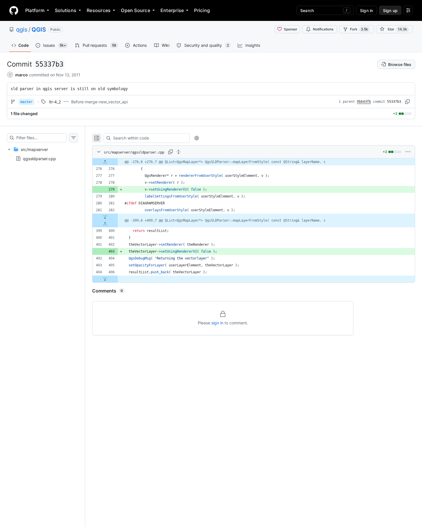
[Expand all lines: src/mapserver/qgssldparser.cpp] (179, 152)
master (26, 102)
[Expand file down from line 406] (105, 279)
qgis (21, 29)
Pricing (202, 10)
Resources (99, 10)
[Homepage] (13, 10)
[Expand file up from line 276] (105, 161)
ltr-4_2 (55, 101)
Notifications (323, 29)
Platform (34, 10)
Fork (359, 29)
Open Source (135, 10)
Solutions (65, 10)
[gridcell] (253, 161)
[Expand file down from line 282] (105, 217)
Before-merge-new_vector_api (99, 101)
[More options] (408, 151)
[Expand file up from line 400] (105, 223)
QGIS (39, 29)
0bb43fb (364, 102)
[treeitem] (42, 154)
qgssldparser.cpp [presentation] (39, 158)
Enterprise (172, 10)
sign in (217, 322)
